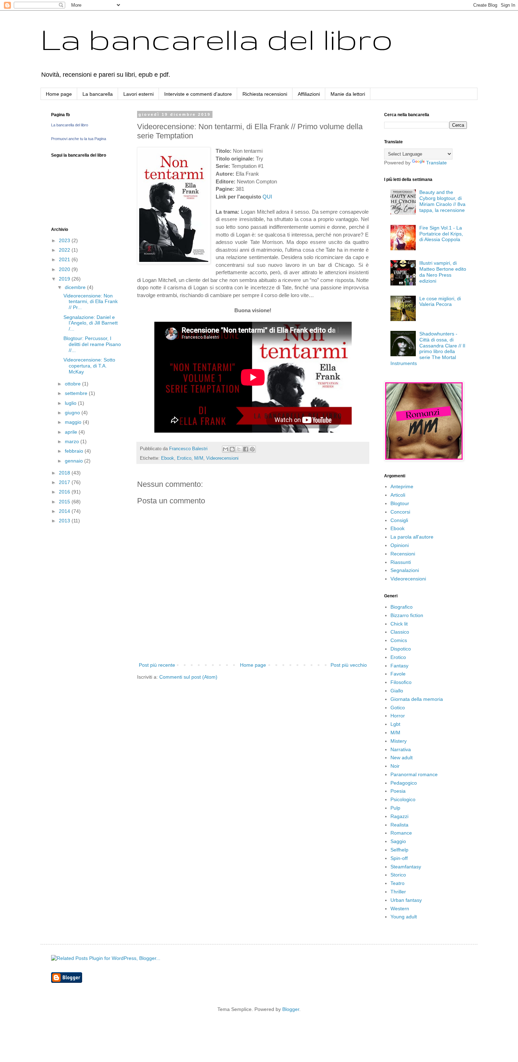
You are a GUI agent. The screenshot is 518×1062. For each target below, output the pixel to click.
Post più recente (157, 665)
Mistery (398, 741)
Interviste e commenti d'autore (198, 94)
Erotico (184, 458)
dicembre (76, 287)
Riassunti (400, 562)
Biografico (401, 607)
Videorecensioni (222, 458)
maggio (74, 422)
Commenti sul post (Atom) (188, 677)
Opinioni (399, 545)
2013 (65, 520)
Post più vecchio (349, 665)
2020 (65, 269)
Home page (59, 94)
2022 (65, 250)
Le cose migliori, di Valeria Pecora (440, 301)
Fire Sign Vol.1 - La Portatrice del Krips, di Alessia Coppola (441, 234)
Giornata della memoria (416, 699)
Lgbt (395, 724)
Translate (436, 162)
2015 (65, 501)
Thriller (398, 891)
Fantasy (399, 665)
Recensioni (402, 554)
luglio (71, 403)
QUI (267, 197)
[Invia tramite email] (225, 449)
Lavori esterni (138, 94)
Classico (399, 632)
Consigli (399, 520)
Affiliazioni (309, 94)
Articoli (397, 495)
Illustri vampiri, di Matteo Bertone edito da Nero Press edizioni (442, 271)
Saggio (398, 841)
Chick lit (399, 624)
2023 (65, 240)
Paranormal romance (414, 774)
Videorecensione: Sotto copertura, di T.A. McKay (89, 366)
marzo (72, 441)
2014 (65, 511)
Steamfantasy (405, 866)
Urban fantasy (406, 900)
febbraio (75, 451)
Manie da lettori (348, 94)
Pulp (395, 808)
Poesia (398, 791)
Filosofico (401, 682)
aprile (72, 432)
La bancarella (97, 94)
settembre (77, 393)
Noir (395, 766)
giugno (73, 412)
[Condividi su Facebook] (245, 449)
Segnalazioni (404, 570)
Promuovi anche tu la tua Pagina (78, 139)
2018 (65, 473)
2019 (65, 279)
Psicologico (402, 799)
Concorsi (400, 512)
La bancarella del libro (217, 39)
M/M (198, 458)
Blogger (290, 1009)
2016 (65, 492)
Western (399, 908)
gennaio (74, 461)
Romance (401, 833)
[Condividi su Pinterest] (252, 449)
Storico (398, 875)
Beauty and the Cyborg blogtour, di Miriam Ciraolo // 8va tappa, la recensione (442, 201)
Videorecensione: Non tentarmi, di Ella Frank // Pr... (90, 301)
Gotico (397, 707)
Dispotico (400, 649)
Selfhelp (399, 850)
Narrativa (400, 749)
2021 (65, 259)
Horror (397, 715)
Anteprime (401, 486)
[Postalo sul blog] (232, 449)
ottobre (73, 384)
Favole (398, 674)
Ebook (167, 458)
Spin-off (399, 858)
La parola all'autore (411, 537)
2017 (65, 482)
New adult (401, 757)
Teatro (397, 883)
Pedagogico (403, 783)
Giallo (396, 690)
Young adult (403, 916)
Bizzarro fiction (406, 615)
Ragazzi (399, 816)
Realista (399, 825)
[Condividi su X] (238, 449)
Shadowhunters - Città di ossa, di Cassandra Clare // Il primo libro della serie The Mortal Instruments (427, 348)
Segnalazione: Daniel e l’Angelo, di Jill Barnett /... (90, 323)
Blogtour (399, 503)
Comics (398, 640)
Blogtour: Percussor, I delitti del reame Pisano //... (92, 344)
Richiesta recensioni (264, 94)
